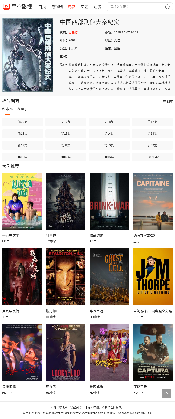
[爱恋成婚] (109, 352)
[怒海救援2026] (153, 201)
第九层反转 (10, 311)
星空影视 (22, 7)
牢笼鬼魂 (96, 311)
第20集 (22, 122)
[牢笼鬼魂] (109, 276)
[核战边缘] (109, 201)
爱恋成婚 (96, 387)
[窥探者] (65, 352)
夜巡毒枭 (140, 387)
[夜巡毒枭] (153, 352)
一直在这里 (10, 235)
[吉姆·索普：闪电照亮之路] (153, 276)
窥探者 (51, 387)
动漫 (97, 7)
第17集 (152, 122)
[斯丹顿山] (65, 276)
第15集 (66, 133)
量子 (24, 109)
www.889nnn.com (92, 413)
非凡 (9, 109)
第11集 (65, 145)
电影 (72, 7)
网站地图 (146, 413)
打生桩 (51, 235)
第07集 (66, 157)
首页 (42, 7)
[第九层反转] (22, 276)
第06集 (109, 157)
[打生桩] (65, 201)
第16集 (22, 133)
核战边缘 (96, 235)
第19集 (66, 122)
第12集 (22, 145)
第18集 (109, 122)
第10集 (109, 145)
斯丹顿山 (53, 311)
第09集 (152, 145)
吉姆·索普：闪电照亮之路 (152, 311)
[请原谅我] (22, 352)
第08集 (22, 157)
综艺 (84, 7)
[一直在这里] (22, 201)
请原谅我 (9, 387)
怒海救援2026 (144, 235)
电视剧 (57, 7)
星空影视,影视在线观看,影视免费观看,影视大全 (52, 413)
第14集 (109, 133)
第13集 (152, 133)
